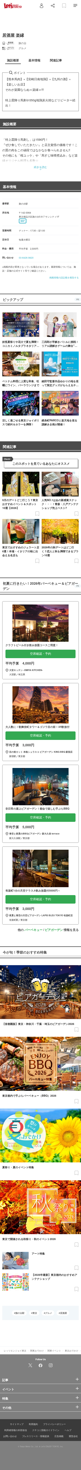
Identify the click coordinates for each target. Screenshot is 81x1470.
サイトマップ (17, 1424)
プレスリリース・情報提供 (35, 1436)
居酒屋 (63, 1313)
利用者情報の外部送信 (15, 1430)
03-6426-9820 (26, 257)
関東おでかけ (37, 1350)
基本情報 (9, 186)
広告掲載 (58, 1436)
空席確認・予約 (40, 653)
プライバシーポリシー (54, 1424)
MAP (23, 221)
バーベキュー (33, 930)
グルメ (48, 1313)
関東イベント (54, 1350)
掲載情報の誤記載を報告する (64, 277)
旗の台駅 (19, 1313)
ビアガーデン (54, 930)
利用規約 (33, 1424)
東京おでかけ (71, 1350)
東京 (35, 1313)
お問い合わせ (10, 1436)
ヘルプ (68, 1430)
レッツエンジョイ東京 (15, 1350)
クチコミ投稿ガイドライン (45, 1430)
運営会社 (73, 1436)
